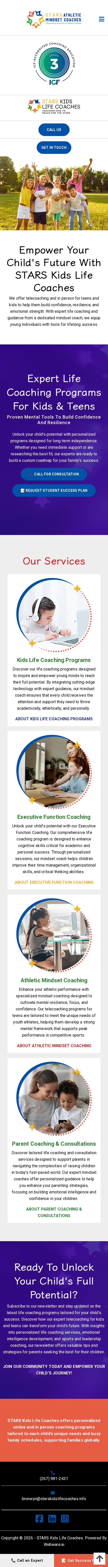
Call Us (54, 130)
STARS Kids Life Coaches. (60, 1538)
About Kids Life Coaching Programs (54, 719)
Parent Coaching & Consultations (54, 1144)
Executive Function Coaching (53, 817)
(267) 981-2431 (54, 1478)
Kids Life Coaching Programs (54, 660)
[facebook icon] (41, 1520)
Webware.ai (54, 1544)
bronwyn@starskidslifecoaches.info (54, 1498)
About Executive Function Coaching (54, 882)
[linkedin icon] (54, 1520)
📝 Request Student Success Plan (54, 490)
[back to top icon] (98, 1558)
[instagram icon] (67, 1520)
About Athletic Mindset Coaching (54, 1045)
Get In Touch (54, 148)
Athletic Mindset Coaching (54, 980)
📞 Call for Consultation (54, 474)
